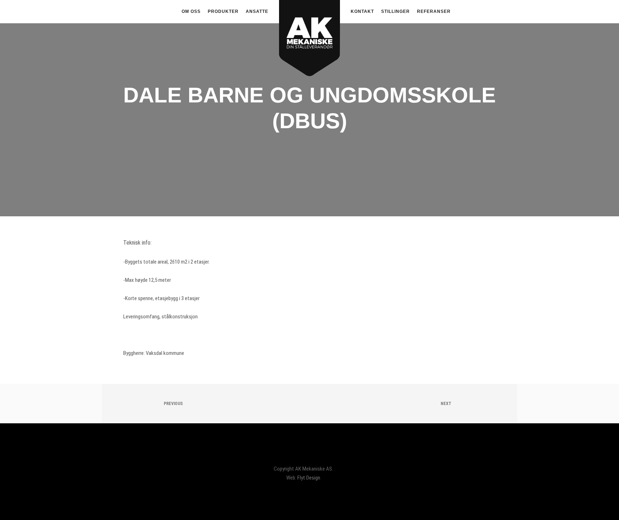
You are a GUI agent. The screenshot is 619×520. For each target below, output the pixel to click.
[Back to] (309, 403)
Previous (173, 403)
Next (446, 403)
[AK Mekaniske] (309, 27)
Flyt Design (308, 478)
